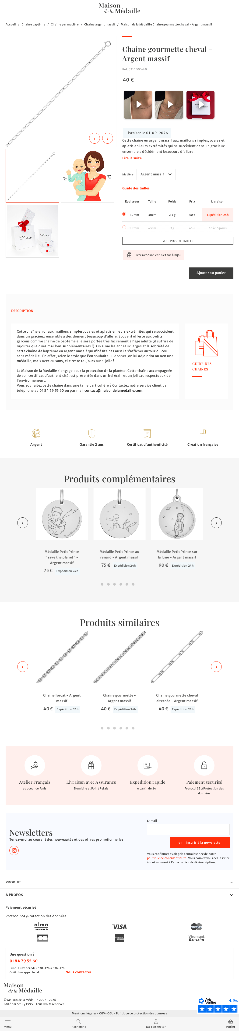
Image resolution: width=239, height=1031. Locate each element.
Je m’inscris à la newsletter (199, 842)
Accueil (11, 24)
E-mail (152, 820)
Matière (128, 174)
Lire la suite (132, 158)
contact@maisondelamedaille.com (113, 390)
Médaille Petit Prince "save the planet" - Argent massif (62, 557)
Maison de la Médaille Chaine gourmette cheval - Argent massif (166, 24)
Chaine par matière (65, 24)
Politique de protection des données (141, 1013)
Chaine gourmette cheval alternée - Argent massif (177, 698)
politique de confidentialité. (167, 858)
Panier (230, 1026)
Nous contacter (78, 972)
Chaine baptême (34, 24)
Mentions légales (84, 1013)
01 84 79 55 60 (24, 961)
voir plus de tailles (177, 241)
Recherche (79, 1026)
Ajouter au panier (211, 273)
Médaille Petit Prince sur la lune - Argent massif (177, 554)
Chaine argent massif (99, 24)
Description (22, 311)
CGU (110, 1013)
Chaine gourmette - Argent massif (119, 698)
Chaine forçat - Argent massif (62, 698)
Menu (7, 1023)
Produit (13, 882)
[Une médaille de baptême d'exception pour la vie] (23, 987)
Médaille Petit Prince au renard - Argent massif (119, 554)
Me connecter (156, 1026)
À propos (14, 895)
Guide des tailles (136, 188)
